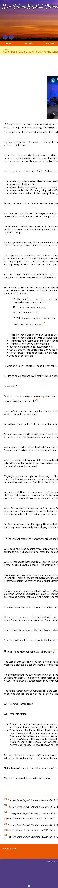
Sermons (6, 49)
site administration (11, 848)
